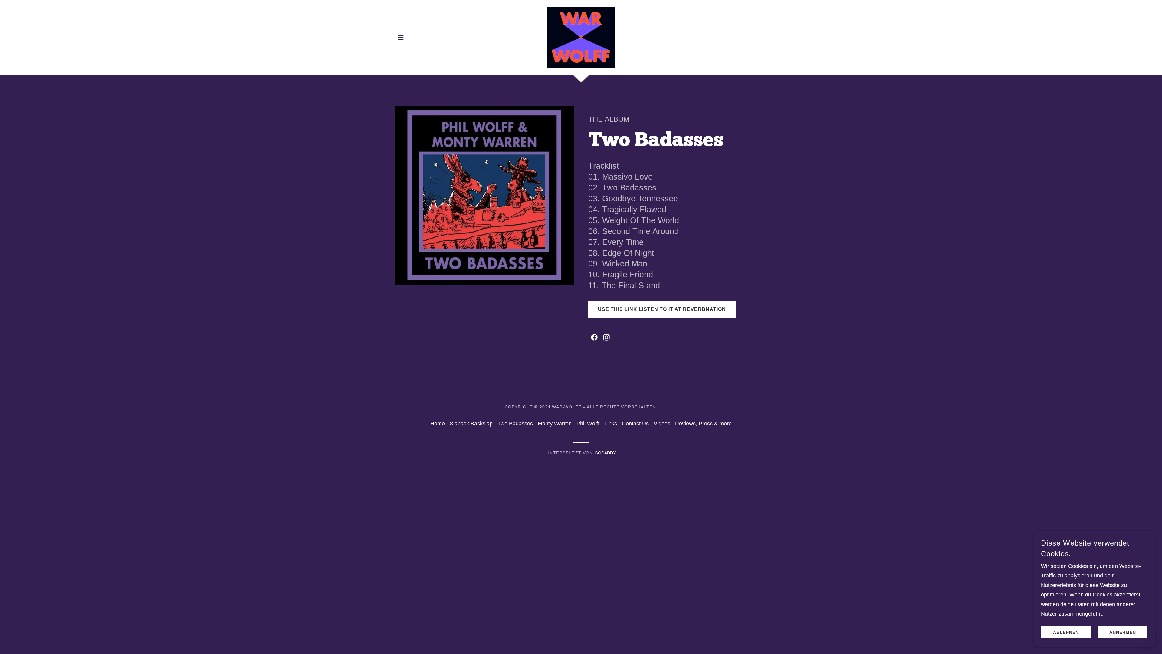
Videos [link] (662, 424)
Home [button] (437, 424)
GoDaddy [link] (605, 453)
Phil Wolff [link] (587, 424)
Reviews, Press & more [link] (703, 424)
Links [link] (610, 424)
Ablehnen (1066, 632)
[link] (581, 37)
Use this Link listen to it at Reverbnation (662, 309)
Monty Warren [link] (555, 424)
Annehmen (1122, 632)
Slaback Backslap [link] (471, 424)
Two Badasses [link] (515, 424)
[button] (401, 37)
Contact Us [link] (635, 424)
